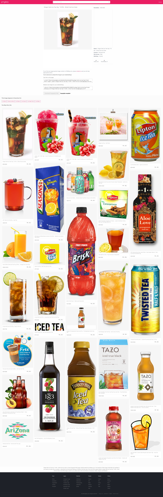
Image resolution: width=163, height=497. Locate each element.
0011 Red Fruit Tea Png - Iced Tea (10, 220)
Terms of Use (115, 493)
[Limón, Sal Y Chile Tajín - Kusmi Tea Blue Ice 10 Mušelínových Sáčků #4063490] (81, 133)
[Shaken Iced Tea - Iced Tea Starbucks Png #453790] (49, 327)
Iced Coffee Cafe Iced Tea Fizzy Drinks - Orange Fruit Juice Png (16, 264)
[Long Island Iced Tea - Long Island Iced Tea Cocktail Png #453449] (49, 294)
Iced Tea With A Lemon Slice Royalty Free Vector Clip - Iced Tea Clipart (144, 453)
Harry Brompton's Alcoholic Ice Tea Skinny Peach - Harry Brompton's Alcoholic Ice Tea (15, 412)
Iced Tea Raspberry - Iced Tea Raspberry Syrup (45, 438)
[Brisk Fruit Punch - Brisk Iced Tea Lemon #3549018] (81, 252)
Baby (89, 482)
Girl (89, 480)
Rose (108, 482)
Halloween (78, 480)
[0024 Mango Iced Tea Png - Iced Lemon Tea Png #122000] (113, 295)
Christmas (78, 479)
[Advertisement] (66, 59)
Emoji (108, 479)
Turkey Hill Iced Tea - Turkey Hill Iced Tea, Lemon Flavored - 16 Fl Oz (80, 429)
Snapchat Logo (66, 486)
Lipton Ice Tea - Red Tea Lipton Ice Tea (43, 266)
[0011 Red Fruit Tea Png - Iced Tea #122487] (17, 193)
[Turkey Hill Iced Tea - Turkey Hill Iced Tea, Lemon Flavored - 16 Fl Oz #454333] (81, 382)
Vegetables (54, 482)
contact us (78, 71)
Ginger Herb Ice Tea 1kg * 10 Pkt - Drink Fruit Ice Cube (14, 161)
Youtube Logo (66, 482)
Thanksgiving (79, 482)
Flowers (109, 480)
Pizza (53, 479)
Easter (77, 486)
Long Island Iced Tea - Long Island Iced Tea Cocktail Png (47, 317)
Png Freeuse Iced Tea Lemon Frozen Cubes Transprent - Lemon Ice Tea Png (113, 182)
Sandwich (54, 480)
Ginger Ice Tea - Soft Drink (104, 143)
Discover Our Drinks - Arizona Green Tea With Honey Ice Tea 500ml (81, 197)
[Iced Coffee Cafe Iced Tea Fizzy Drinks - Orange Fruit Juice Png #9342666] (17, 244)
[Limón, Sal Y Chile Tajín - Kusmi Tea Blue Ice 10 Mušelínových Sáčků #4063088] (49, 131)
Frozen (89, 479)
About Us (101, 493)
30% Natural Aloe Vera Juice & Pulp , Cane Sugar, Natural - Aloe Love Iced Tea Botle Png (144, 253)
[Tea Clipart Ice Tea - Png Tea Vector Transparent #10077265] (113, 240)
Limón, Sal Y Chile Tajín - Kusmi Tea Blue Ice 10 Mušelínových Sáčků (48, 156)
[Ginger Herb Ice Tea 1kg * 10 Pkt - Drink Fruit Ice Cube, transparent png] (68, 30)
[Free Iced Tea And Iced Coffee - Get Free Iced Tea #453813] (17, 350)
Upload (160, 2)
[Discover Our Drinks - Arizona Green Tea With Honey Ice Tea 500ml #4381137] (81, 181)
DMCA (110, 493)
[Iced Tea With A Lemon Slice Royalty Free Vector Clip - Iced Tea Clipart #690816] (145, 432)
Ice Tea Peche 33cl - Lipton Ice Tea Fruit (139, 164)
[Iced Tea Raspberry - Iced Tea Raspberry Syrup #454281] (49, 387)
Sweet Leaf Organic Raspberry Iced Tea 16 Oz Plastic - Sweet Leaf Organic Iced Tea (113, 458)
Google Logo (66, 488)
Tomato (53, 484)
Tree (99, 486)
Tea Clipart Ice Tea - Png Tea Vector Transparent (109, 254)
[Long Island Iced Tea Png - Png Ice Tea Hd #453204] (17, 297)
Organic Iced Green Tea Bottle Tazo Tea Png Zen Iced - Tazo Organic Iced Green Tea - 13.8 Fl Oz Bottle (143, 407)
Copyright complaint (65, 93)
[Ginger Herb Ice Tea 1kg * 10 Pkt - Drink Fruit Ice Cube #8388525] (17, 134)
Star (99, 484)
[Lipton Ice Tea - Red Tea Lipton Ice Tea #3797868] (49, 254)
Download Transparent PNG (51, 93)
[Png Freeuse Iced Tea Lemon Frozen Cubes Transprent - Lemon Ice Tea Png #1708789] (113, 165)
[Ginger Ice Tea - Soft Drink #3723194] (113, 125)
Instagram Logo (66, 479)
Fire (99, 480)
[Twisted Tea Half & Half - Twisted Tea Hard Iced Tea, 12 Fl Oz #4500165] (145, 298)
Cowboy (90, 486)
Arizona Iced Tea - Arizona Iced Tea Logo (11, 443)
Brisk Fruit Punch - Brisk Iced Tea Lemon (75, 301)
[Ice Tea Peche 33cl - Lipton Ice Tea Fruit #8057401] (145, 136)
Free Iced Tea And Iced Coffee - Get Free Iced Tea (13, 368)
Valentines (78, 484)
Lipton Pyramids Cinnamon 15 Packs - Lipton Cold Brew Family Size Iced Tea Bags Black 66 (112, 221)
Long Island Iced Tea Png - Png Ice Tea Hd (12, 326)
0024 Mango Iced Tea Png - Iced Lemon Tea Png (109, 331)
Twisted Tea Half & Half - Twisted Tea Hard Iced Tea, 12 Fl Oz (144, 339)
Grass (99, 482)
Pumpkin (54, 486)
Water (108, 484)
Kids (89, 488)
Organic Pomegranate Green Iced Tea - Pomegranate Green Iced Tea (80, 332)
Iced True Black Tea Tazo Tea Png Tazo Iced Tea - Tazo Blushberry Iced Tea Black (113, 392)
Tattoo (108, 488)
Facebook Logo (66, 484)
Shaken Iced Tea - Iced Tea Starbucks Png (44, 332)
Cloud (99, 479)
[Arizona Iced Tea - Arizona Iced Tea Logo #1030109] (17, 430)
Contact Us (106, 493)
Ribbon (108, 486)
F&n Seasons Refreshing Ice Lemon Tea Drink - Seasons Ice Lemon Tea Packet (49, 237)
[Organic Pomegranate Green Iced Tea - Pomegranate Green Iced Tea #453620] (81, 318)
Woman (89, 484)
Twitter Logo (66, 480)
